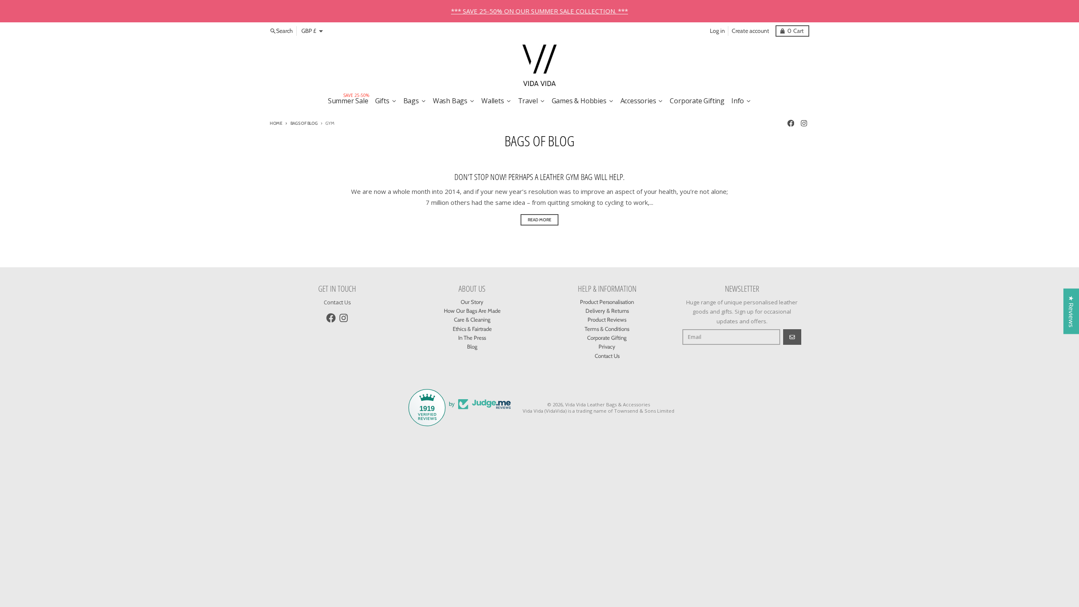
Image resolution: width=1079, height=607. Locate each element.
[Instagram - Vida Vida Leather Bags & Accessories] (804, 123)
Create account (750, 31)
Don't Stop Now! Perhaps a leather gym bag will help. (539, 177)
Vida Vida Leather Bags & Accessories (607, 404)
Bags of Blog (304, 123)
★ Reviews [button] (1071, 311)
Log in (717, 31)
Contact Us (337, 302)
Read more (539, 220)
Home (276, 123)
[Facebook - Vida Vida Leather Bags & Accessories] (791, 123)
